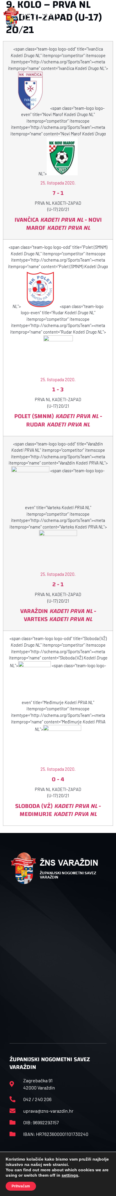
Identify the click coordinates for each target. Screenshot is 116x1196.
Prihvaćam (21, 1186)
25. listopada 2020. (58, 182)
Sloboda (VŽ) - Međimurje (58, 810)
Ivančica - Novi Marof (58, 224)
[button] (106, 17)
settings (70, 1175)
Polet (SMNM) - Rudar (58, 420)
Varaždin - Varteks (58, 615)
